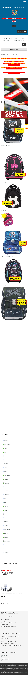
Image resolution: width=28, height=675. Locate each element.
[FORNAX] (5, 479)
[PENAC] (5, 510)
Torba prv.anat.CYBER (5, 145)
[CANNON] (5, 452)
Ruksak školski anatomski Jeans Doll (8, 228)
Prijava (14, 25)
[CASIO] (5, 456)
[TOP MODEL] (6, 541)
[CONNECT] (6, 459)
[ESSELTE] (5, 471)
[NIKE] (4, 502)
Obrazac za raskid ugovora (6, 656)
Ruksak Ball (3, 210)
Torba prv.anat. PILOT (5, 322)
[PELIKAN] (5, 506)
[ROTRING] (5, 525)
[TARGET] (5, 537)
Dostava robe (3, 660)
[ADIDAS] (5, 440)
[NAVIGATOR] (6, 494)
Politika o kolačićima (5, 659)
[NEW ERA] (5, 498)
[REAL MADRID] (7, 517)
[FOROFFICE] (6, 483)
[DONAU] (5, 463)
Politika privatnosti (24, 672)
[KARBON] (5, 490)
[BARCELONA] (6, 444)
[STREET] (5, 533)
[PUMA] (5, 514)
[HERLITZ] (5, 486)
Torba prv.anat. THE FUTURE (7, 256)
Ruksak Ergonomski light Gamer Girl (8, 182)
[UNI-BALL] (6, 552)
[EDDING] (5, 467)
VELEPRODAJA (21, 31)
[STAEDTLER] (6, 529)
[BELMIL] (5, 448)
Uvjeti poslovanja (4, 655)
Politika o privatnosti (5, 658)
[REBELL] (5, 521)
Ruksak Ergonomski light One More (8, 285)
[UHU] (4, 544)
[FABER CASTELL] (7, 475)
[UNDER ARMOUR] (7, 548)
